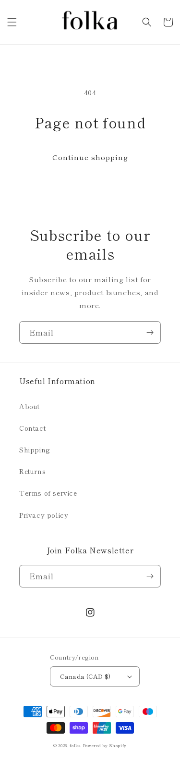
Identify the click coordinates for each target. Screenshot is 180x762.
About (29, 406)
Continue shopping (90, 157)
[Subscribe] (149, 332)
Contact (32, 428)
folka (75, 745)
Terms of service (48, 493)
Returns (32, 471)
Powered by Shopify (105, 745)
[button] (12, 22)
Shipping (34, 449)
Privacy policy (43, 515)
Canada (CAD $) (85, 676)
